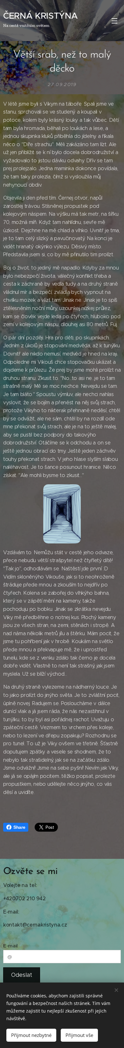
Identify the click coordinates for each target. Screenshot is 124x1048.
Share (19, 827)
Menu (114, 20)
